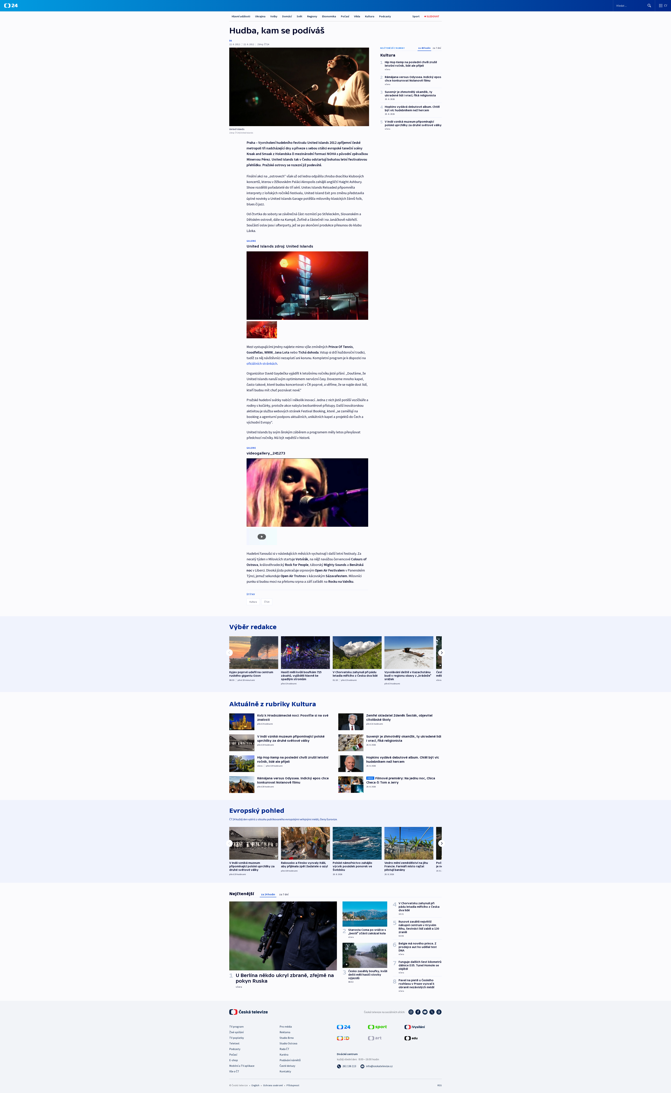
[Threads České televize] (439, 1012)
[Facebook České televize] (418, 1012)
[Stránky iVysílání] (415, 1026)
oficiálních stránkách (262, 363)
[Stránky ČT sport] (377, 1026)
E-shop (233, 1060)
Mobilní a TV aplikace (241, 1065)
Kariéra (284, 1054)
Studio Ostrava (288, 1043)
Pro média (286, 1026)
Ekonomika (329, 16)
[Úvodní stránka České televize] (248, 1012)
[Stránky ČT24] (343, 1026)
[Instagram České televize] (411, 1012)
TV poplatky (236, 1037)
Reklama (285, 1032)
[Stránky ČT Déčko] (343, 1038)
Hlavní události (241, 16)
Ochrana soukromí (273, 1085)
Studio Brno (287, 1037)
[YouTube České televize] (425, 1012)
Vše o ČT (234, 1071)
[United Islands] (299, 87)
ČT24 (266, 601)
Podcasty (385, 16)
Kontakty (285, 1071)
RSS (440, 1085)
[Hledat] (649, 5)
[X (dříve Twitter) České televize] (432, 1012)
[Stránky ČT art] (374, 1038)
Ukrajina (260, 16)
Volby (273, 16)
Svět (299, 16)
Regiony (312, 16)
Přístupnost (293, 1085)
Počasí (345, 16)
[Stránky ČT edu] (411, 1038)
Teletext (234, 1043)
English (255, 1085)
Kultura (369, 16)
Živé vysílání (236, 1032)
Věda (357, 16)
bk (230, 40)
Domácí (287, 16)
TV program (236, 1026)
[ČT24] (11, 5)
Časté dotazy (287, 1065)
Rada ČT (284, 1049)
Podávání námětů (290, 1060)
